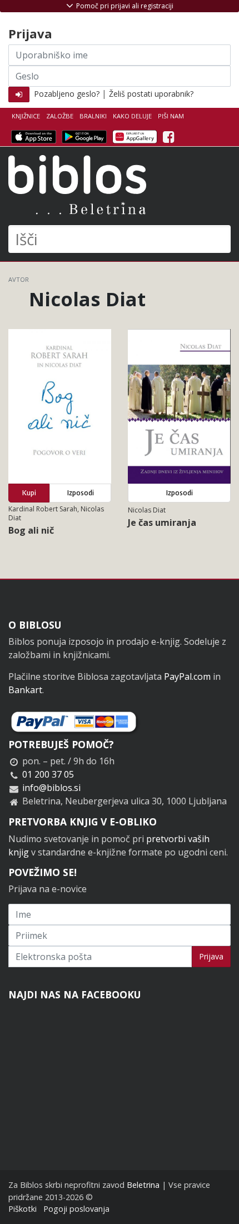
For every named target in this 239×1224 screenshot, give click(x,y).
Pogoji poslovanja (76, 1208)
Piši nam (171, 116)
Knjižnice (26, 116)
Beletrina (143, 1185)
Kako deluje (132, 116)
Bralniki (93, 116)
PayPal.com (187, 676)
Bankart (25, 690)
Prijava (211, 956)
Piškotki (22, 1208)
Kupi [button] (29, 492)
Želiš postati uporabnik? (151, 93)
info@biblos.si (51, 788)
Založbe (59, 116)
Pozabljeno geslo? (66, 93)
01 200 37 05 (48, 774)
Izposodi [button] (80, 492)
